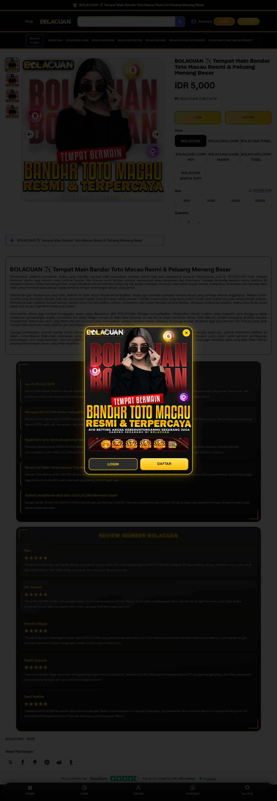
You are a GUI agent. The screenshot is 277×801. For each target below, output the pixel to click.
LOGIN (113, 464)
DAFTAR (164, 464)
